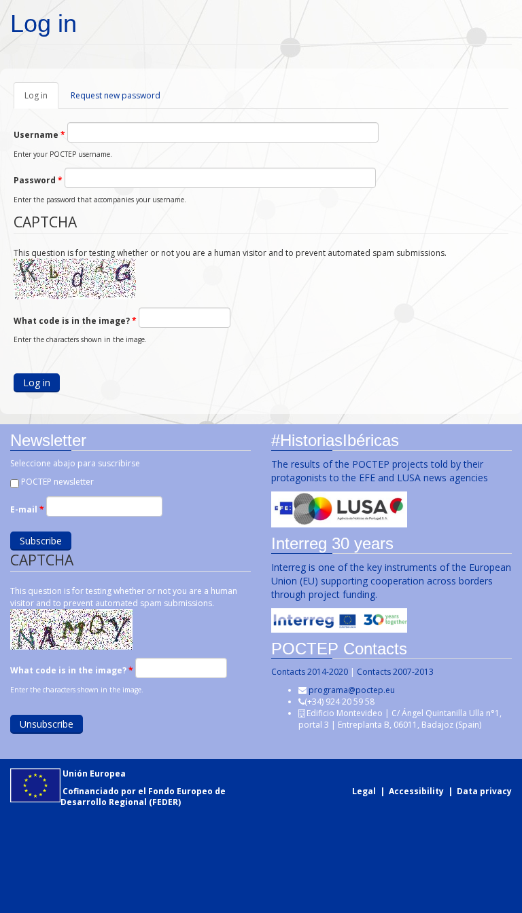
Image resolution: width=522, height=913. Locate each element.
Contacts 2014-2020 (309, 671)
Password (38, 180)
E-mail (27, 509)
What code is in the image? (75, 321)
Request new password (115, 95)
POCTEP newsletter (57, 481)
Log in (41, 99)
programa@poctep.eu (352, 690)
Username (39, 135)
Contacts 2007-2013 (395, 671)
